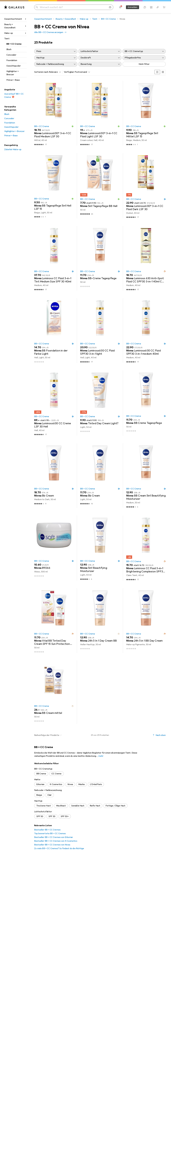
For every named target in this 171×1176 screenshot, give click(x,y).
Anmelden (132, 7)
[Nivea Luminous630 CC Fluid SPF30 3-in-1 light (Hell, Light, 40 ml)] (100, 330)
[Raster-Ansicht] (157, 72)
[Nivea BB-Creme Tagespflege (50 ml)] (100, 258)
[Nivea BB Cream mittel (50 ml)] (54, 692)
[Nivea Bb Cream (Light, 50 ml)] (100, 475)
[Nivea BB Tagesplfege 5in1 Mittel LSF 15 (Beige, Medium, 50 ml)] (146, 113)
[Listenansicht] (163, 72)
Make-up (8, 33)
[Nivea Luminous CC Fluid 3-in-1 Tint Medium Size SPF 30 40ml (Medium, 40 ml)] (54, 258)
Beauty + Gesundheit (10, 26)
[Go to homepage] (14, 7)
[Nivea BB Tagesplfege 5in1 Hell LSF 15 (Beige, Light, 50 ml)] (54, 185)
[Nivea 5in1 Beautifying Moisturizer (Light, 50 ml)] (100, 548)
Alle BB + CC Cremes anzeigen (48, 32)
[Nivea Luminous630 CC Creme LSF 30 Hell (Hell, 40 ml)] (54, 403)
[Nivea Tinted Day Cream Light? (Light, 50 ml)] (100, 403)
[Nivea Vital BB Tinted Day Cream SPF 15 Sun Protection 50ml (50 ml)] (54, 620)
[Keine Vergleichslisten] (151, 7)
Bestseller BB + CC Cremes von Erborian (53, 837)
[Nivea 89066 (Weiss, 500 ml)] (54, 548)
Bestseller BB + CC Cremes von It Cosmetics (55, 841)
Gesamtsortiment (13, 19)
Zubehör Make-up (12, 149)
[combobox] (54, 72)
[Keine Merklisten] (158, 7)
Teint (6, 38)
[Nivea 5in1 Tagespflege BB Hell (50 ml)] (100, 185)
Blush (8, 49)
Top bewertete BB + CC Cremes (50, 833)
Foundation (11, 60)
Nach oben (161, 735)
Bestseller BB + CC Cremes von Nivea (52, 844)
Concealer (11, 55)
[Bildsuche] (110, 7)
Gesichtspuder (13, 66)
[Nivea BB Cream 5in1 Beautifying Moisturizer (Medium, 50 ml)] (146, 475)
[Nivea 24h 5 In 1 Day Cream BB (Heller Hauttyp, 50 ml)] (100, 620)
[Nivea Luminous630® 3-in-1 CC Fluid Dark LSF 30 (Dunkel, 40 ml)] (146, 185)
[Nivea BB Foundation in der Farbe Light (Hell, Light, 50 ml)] (54, 330)
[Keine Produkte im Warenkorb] (164, 7)
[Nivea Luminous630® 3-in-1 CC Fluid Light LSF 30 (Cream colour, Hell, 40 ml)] (100, 113)
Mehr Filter (144, 64)
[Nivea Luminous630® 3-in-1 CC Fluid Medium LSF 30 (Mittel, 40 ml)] (54, 113)
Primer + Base (13, 80)
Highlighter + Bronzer (12, 73)
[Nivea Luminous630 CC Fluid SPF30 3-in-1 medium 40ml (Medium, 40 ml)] (146, 330)
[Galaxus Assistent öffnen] (145, 7)
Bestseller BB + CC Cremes (47, 829)
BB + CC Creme (14, 44)
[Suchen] (37, 7)
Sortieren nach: (41, 72)
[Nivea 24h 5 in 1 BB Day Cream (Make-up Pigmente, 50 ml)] (146, 620)
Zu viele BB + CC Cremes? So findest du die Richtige (59, 848)
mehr (101, 756)
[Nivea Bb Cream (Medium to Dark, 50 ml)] (54, 475)
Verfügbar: (69, 72)
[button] (72, 126)
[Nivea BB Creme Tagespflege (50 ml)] (146, 403)
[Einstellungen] (120, 7)
